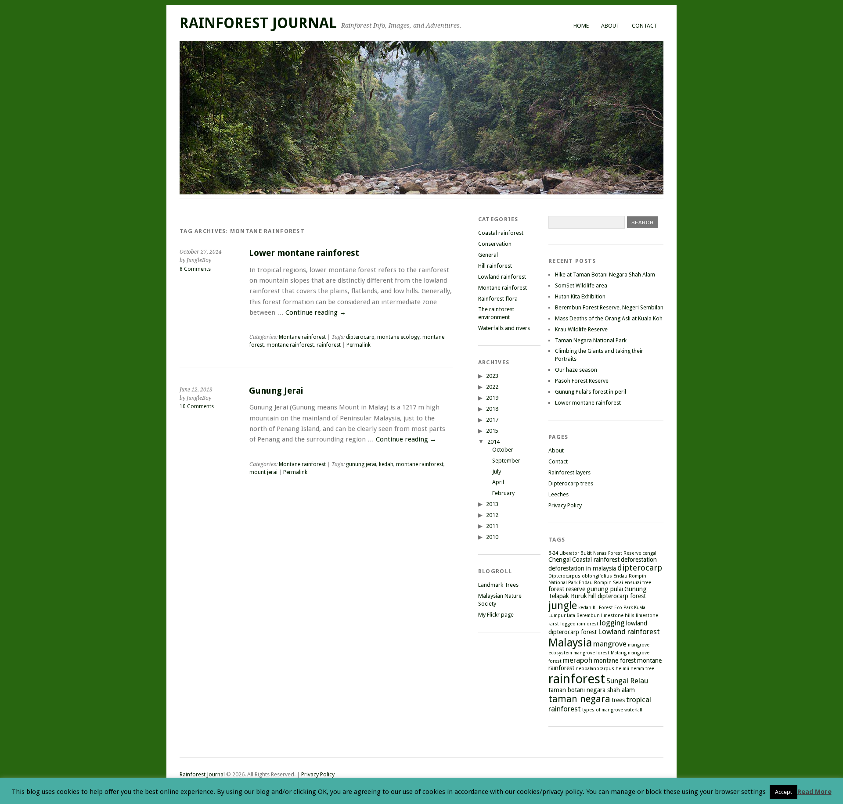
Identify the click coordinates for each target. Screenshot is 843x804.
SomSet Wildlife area (581, 285)
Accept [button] (783, 792)
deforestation (639, 559)
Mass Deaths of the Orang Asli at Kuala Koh (609, 318)
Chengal (559, 559)
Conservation (495, 243)
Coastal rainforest (500, 233)
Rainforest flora (498, 298)
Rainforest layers (569, 472)
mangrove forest (591, 653)
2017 (492, 419)
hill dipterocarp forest (617, 595)
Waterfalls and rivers (504, 328)
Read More (814, 792)
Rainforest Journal (258, 23)
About (610, 25)
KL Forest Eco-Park (613, 607)
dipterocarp (360, 337)
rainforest (329, 345)
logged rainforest (579, 624)
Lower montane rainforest (304, 253)
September (506, 460)
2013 (492, 504)
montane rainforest (290, 345)
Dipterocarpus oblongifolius (580, 576)
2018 (492, 409)
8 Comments (195, 269)
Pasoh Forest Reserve (582, 380)
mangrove (610, 643)
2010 (492, 537)
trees (618, 700)
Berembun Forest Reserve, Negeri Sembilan (609, 307)
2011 (492, 526)
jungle (562, 605)
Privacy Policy (565, 505)
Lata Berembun (583, 615)
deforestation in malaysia (582, 568)
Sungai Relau (627, 680)
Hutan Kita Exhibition (580, 296)
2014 (493, 441)
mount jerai (263, 472)
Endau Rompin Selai (601, 582)
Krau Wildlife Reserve (581, 329)
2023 (492, 376)
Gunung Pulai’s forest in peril (590, 391)
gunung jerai (361, 464)
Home (581, 25)
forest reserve (566, 588)
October (502, 449)
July (496, 471)
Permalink (358, 345)
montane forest (615, 660)
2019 (492, 398)
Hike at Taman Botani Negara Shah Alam (605, 274)
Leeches (558, 494)
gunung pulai (605, 588)
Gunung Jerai (276, 391)
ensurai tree (637, 582)
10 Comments (197, 406)
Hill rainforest (495, 265)
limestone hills (617, 615)
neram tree (642, 668)
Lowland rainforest (502, 276)
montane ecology (398, 337)
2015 (492, 430)
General (488, 254)
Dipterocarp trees (570, 483)
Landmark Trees (498, 584)
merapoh (577, 660)
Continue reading (315, 312)
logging (612, 622)
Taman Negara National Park (591, 340)
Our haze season (576, 369)
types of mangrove (602, 710)
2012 (492, 515)
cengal (649, 553)
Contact (644, 25)
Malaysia (570, 642)
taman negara (579, 698)
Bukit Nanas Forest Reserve (610, 553)
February (503, 493)
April (498, 482)
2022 (492, 387)
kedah (386, 464)
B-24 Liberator (563, 553)
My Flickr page (496, 614)
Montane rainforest (302, 337)
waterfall (633, 710)
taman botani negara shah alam (591, 689)
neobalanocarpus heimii (602, 668)
